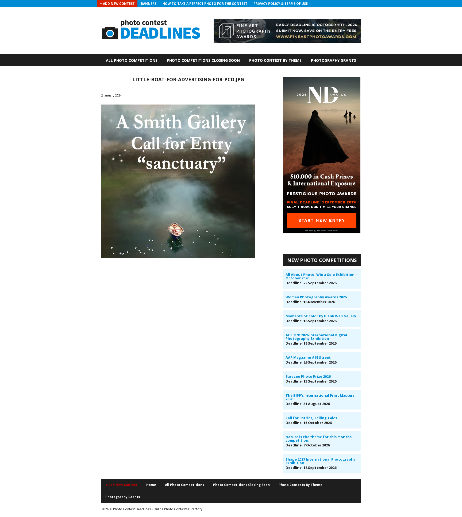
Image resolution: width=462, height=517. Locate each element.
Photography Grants (333, 60)
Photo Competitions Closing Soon (203, 60)
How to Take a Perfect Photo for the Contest (205, 3)
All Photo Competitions (131, 60)
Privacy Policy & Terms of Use (280, 3)
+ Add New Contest (117, 3)
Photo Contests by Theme (300, 485)
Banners (148, 3)
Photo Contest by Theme (275, 60)
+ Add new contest (121, 485)
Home (151, 485)
